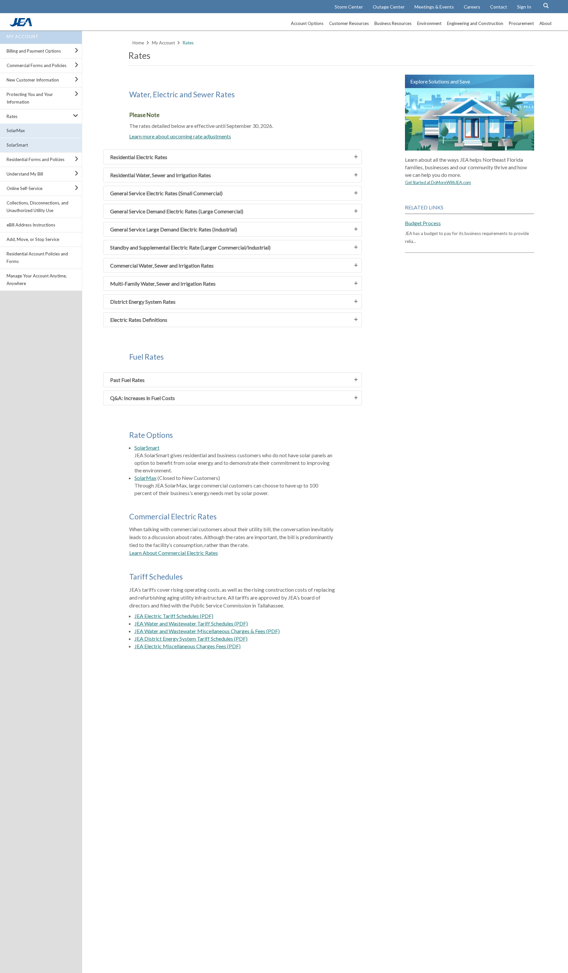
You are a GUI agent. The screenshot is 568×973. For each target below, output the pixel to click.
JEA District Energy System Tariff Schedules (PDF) (191, 638)
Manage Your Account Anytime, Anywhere (37, 279)
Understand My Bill (25, 174)
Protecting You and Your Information (30, 98)
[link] (22, 25)
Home (138, 42)
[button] (546, 6)
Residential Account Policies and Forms (37, 257)
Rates (12, 116)
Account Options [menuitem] (307, 23)
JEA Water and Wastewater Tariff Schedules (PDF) (191, 623)
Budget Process (423, 223)
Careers (472, 7)
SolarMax (16, 130)
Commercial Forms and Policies (36, 65)
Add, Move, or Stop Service (33, 239)
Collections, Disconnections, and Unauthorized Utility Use (37, 206)
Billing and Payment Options (34, 51)
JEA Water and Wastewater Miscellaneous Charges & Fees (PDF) (207, 631)
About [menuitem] (545, 23)
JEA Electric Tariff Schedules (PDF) (173, 616)
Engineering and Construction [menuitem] (475, 23)
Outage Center (389, 7)
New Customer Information (33, 80)
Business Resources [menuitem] (393, 23)
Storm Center (349, 7)
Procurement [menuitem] (521, 23)
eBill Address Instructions (31, 224)
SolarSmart (17, 145)
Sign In (524, 7)
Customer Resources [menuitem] (349, 23)
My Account (23, 36)
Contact (498, 7)
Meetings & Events (434, 7)
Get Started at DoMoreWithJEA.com (438, 182)
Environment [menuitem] (429, 23)
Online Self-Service (24, 188)
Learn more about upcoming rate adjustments (180, 136)
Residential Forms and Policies (35, 159)
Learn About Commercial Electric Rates (173, 553)
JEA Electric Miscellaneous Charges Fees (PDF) (187, 646)
